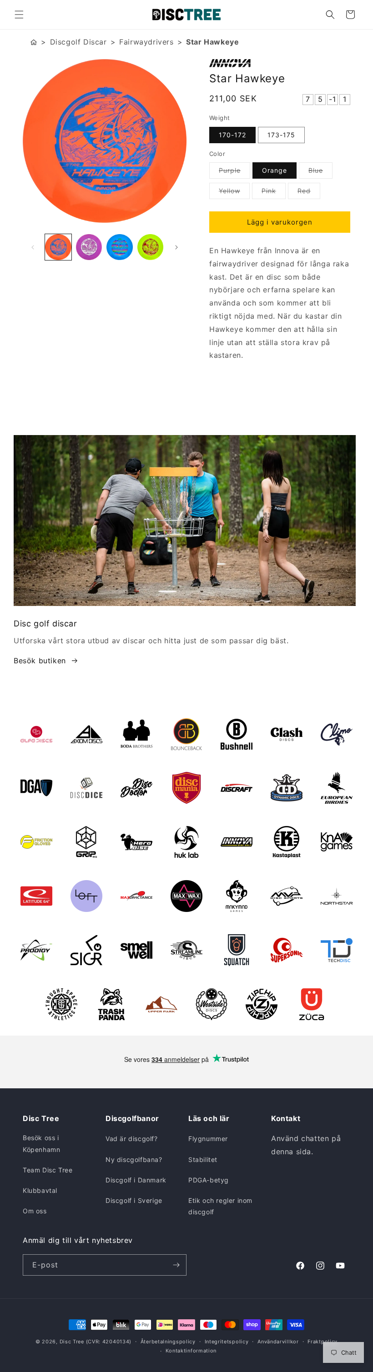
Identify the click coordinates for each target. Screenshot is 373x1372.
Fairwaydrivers (146, 41)
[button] (19, 15)
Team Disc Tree (47, 1170)
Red (308, 192)
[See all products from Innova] (279, 63)
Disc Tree (72, 1341)
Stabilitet (202, 1159)
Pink (274, 192)
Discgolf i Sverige (134, 1200)
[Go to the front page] (33, 42)
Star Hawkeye (212, 41)
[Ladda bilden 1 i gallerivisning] (58, 247)
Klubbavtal (40, 1190)
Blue (320, 172)
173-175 (281, 135)
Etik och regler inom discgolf (220, 1206)
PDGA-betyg (208, 1180)
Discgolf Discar (78, 41)
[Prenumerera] (176, 1265)
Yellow (234, 192)
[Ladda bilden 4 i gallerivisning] (150, 247)
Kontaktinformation (191, 1350)
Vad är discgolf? (132, 1138)
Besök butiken (40, 660)
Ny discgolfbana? (134, 1159)
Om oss (35, 1211)
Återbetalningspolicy (168, 1341)
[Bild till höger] (176, 247)
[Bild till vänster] (33, 247)
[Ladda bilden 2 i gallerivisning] (89, 247)
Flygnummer (208, 1138)
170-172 (232, 135)
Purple (234, 172)
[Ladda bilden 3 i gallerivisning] (119, 247)
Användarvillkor (278, 1341)
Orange (274, 170)
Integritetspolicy (227, 1341)
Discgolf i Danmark (136, 1180)
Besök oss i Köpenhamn (41, 1143)
